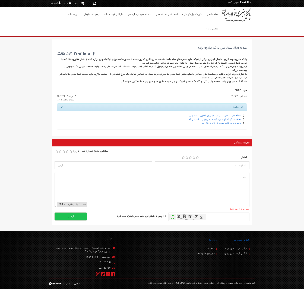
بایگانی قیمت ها (242, 240)
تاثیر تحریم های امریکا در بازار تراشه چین (221, 123)
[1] (183, 157)
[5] (197, 157)
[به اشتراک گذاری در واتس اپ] (70, 54)
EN (76, 4)
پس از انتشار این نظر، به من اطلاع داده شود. (139, 216)
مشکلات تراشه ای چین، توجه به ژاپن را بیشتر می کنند (214, 119)
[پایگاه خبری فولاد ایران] (236, 15)
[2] (186, 157)
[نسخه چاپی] (95, 4)
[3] (190, 157)
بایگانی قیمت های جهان (236, 253)
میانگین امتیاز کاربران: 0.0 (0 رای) (90, 151)
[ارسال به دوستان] (63, 54)
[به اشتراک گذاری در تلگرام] (79, 54)
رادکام (64, 283)
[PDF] (66, 54)
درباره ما (213, 240)
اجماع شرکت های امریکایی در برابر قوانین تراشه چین (215, 115)
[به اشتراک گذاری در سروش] (75, 54)
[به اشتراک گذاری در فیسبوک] (93, 54)
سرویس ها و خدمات (205, 253)
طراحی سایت (74, 283)
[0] (56, 151)
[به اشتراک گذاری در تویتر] (89, 54)
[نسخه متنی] (59, 54)
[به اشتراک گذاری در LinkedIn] (84, 54)
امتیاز (244, 157)
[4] (193, 157)
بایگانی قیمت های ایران (236, 248)
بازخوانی (172, 216)
